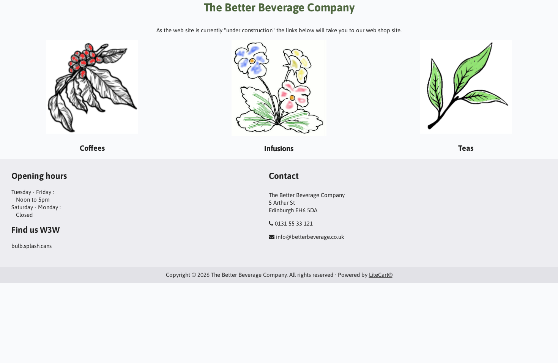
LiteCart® (380, 274)
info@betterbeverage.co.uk (310, 237)
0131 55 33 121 (294, 223)
